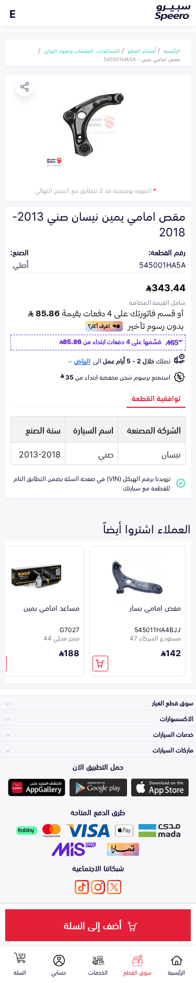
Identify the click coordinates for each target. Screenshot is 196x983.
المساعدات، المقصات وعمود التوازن (82, 50)
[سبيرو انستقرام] (98, 887)
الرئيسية (172, 50)
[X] (114, 887)
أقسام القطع (142, 50)
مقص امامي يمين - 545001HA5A (141, 58)
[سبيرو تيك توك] (82, 887)
